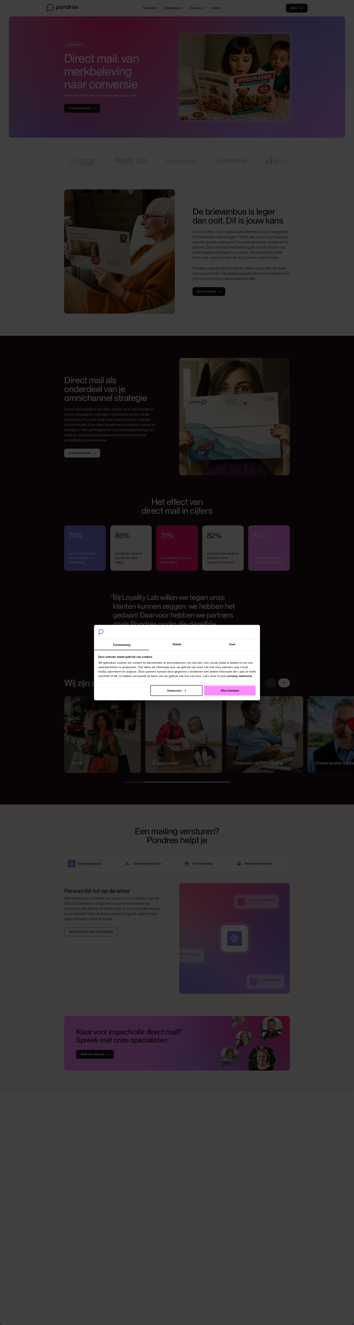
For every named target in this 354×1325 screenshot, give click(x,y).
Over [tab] (232, 644)
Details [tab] (177, 644)
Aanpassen (174, 690)
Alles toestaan (230, 690)
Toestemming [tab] (121, 644)
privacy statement (240, 675)
